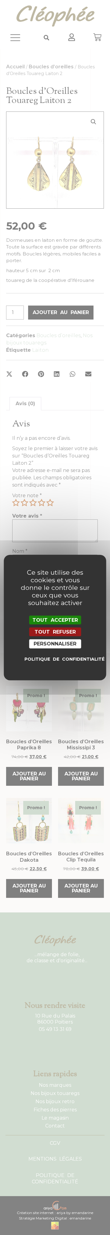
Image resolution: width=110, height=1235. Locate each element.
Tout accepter (55, 620)
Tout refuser (55, 632)
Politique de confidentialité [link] (56, 659)
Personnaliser (55, 644)
